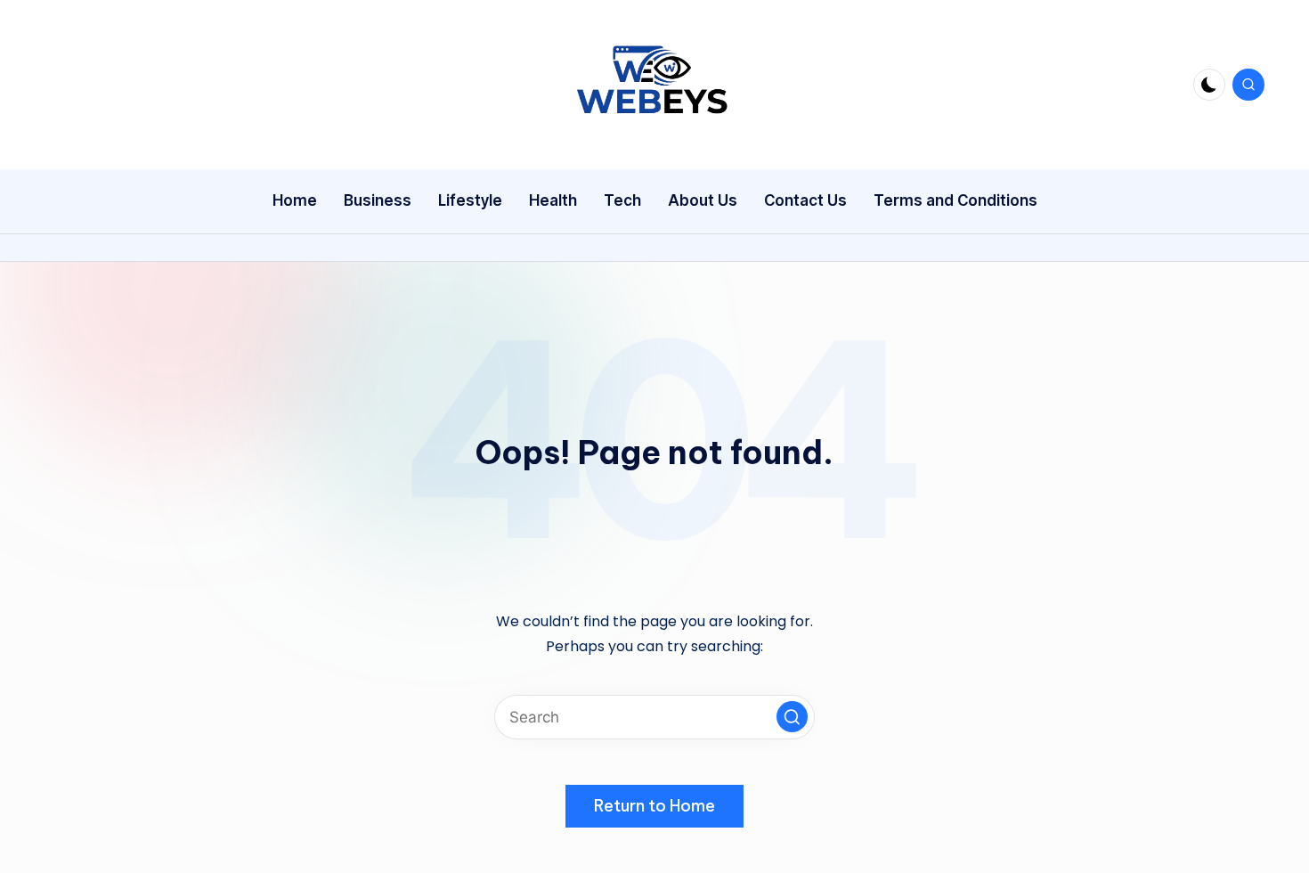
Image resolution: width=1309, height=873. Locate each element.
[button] (792, 716)
